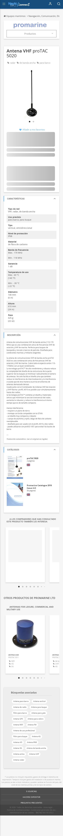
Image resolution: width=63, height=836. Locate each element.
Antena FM (32, 724)
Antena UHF (34, 754)
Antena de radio (19, 707)
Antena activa (18, 754)
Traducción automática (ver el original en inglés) (27, 439)
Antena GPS (18, 719)
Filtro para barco (20, 713)
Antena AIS (17, 742)
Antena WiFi (18, 724)
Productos (30, 33)
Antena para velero (35, 719)
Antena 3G (17, 748)
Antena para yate (39, 713)
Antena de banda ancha (36, 748)
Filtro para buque (20, 736)
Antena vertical (39, 701)
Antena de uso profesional (24, 730)
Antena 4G (36, 736)
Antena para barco (21, 701)
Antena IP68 (32, 742)
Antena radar (18, 760)
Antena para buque (39, 707)
